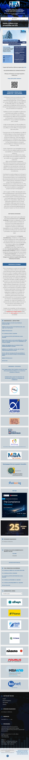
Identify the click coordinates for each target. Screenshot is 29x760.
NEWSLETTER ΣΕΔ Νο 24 (7, 358)
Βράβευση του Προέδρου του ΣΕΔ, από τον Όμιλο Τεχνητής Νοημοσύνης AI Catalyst (13, 350)
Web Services (14, 687)
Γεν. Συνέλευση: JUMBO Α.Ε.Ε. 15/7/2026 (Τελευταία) (13, 570)
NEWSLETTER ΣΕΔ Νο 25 (7, 330)
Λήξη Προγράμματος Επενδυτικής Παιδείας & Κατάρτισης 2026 (12, 323)
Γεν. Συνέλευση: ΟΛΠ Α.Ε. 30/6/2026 (9, 333)
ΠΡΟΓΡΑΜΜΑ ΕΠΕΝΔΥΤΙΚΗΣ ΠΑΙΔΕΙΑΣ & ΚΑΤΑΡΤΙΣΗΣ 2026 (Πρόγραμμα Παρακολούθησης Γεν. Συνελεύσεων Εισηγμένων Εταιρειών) (14, 371)
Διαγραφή (14, 555)
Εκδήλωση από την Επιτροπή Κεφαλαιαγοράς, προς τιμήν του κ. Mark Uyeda (13, 327)
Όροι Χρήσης (5, 702)
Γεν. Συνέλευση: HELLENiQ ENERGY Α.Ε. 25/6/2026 (12, 582)
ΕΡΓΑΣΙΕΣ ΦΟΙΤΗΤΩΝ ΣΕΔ (14, 562)
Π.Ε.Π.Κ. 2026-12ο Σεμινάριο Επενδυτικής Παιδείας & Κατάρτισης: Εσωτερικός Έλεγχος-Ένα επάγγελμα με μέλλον (13, 354)
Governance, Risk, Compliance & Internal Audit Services (14, 446)
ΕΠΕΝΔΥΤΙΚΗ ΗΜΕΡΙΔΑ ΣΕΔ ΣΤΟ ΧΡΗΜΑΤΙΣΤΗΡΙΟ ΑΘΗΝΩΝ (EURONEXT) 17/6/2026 (12, 346)
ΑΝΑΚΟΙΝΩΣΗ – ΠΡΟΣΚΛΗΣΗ (14, 366)
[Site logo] (14, 6)
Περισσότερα (4, 360)
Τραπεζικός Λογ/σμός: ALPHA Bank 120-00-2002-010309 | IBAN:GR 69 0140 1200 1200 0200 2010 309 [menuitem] (22, 752)
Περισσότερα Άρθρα (6, 585)
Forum (9, 719)
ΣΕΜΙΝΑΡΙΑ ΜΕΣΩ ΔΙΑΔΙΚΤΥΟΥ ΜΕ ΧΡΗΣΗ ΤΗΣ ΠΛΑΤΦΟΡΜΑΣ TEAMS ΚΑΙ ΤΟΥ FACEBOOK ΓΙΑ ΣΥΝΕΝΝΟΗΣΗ (14, 378)
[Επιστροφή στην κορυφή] (7, 756)
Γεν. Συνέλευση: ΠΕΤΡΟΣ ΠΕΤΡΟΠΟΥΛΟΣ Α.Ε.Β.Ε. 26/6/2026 (12, 337)
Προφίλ (4, 698)
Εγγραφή (14, 553)
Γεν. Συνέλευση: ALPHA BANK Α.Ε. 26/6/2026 (11, 579)
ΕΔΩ (25, 67)
